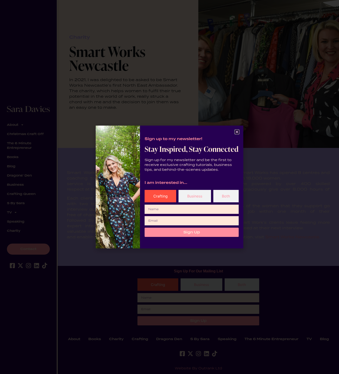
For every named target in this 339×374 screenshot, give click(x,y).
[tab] (160, 196)
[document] (169, 187)
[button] (237, 132)
